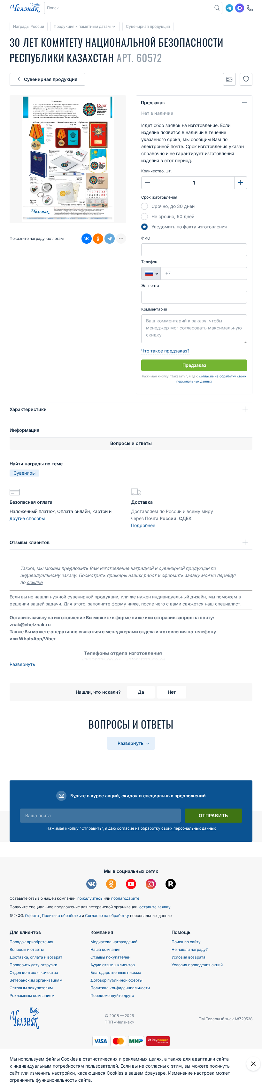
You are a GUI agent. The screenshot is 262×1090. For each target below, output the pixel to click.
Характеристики (28, 409)
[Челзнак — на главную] (25, 8)
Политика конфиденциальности (120, 987)
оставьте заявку (155, 906)
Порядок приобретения (31, 941)
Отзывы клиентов (30, 542)
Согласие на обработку (107, 915)
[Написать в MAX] (239, 8)
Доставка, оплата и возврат (36, 957)
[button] (128, 8)
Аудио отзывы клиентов (112, 964)
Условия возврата (188, 957)
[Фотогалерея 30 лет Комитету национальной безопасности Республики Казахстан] (229, 79)
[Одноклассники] (98, 238)
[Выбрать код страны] (150, 273)
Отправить (213, 815)
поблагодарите (125, 898)
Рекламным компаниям (32, 995)
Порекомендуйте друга (112, 995)
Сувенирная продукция (50, 79)
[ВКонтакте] (86, 238)
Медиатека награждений (113, 941)
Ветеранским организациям (36, 980)
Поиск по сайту (186, 941)
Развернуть (22, 664)
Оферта (32, 915)
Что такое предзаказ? (165, 350)
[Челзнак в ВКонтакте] (91, 885)
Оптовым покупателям (31, 987)
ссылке (34, 582)
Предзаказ (153, 102)
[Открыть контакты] (249, 8)
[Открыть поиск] (217, 8)
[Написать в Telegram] (229, 8)
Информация (24, 430)
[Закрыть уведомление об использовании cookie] (253, 1064)
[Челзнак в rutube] (171, 885)
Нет (172, 692)
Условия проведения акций (197, 964)
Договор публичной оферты (116, 980)
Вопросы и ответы (27, 949)
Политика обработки (62, 915)
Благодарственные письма (115, 972)
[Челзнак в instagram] (151, 885)
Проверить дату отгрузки (33, 964)
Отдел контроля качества (34, 972)
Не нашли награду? (190, 949)
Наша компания (105, 949)
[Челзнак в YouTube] (131, 885)
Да (141, 692)
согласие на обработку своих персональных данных (166, 828)
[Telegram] (109, 238)
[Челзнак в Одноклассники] (111, 885)
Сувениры (24, 473)
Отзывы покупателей (110, 957)
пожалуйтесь (90, 898)
